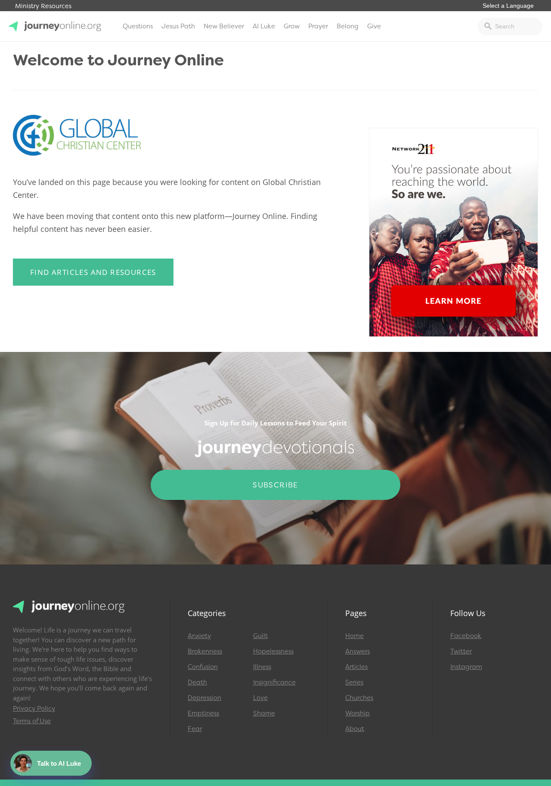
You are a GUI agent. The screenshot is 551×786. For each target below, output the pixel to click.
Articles (356, 667)
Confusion (203, 667)
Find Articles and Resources (93, 272)
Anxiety (199, 636)
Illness (262, 667)
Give (374, 26)
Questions (138, 26)
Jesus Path (178, 26)
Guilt (260, 636)
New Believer (224, 26)
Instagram (466, 667)
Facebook (465, 636)
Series (354, 682)
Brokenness (205, 651)
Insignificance (274, 682)
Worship (357, 713)
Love (260, 698)
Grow (292, 26)
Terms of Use (32, 721)
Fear (195, 728)
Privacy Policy (34, 708)
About (354, 728)
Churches (359, 698)
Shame (264, 713)
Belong (348, 26)
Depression (204, 698)
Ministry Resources (43, 6)
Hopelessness (273, 651)
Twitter (461, 651)
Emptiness (203, 713)
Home (354, 636)
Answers (357, 651)
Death (197, 682)
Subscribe (275, 485)
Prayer (318, 26)
